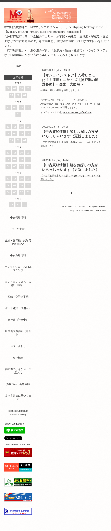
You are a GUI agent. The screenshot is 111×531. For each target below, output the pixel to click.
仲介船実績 (19, 228)
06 (21, 88)
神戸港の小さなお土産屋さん (18, 371)
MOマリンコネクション (78, 206)
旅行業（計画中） (18, 319)
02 (18, 95)
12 (8, 126)
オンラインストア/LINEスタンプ (18, 269)
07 (14, 88)
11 (8, 107)
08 (8, 88)
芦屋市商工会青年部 (18, 384)
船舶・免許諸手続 (18, 296)
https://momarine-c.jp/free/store (75, 112)
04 (28, 133)
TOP (18, 65)
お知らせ (18, 77)
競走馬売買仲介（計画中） (18, 333)
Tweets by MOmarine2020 (17, 444)
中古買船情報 (18, 255)
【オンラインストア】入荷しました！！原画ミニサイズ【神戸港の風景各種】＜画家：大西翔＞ (70, 79)
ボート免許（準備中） (18, 308)
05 (28, 88)
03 (11, 95)
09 (14, 107)
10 (21, 126)
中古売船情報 (18, 217)
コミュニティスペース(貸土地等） (18, 283)
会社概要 (18, 357)
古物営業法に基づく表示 (18, 397)
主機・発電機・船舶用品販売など (18, 242)
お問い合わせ (18, 346)
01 (24, 95)
